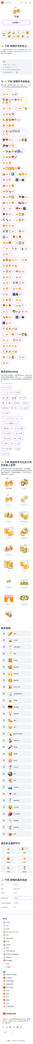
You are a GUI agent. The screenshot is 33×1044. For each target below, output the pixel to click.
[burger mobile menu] (30, 2)
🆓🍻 (5, 237)
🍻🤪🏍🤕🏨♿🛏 (12, 151)
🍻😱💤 (19, 219)
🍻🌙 (5, 340)
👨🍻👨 (16, 237)
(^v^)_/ (25, 403)
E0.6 (14, 907)
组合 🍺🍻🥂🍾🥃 (10, 64)
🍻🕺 (5, 311)
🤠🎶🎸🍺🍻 (19, 311)
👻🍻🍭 (6, 179)
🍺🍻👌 (6, 277)
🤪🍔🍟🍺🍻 (9, 259)
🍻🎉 (24, 259)
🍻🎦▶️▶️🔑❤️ (11, 168)
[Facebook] (3, 1027)
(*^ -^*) (22, 398)
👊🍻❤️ (6, 242)
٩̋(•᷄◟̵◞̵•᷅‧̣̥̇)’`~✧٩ (6, 449)
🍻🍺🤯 (6, 162)
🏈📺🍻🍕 (8, 145)
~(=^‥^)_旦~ (24, 408)
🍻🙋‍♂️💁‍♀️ (22, 139)
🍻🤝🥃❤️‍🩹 (8, 114)
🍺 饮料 (29, 49)
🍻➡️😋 (19, 242)
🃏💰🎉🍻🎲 (9, 328)
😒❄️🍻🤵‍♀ (8, 357)
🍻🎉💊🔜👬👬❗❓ (11, 132)
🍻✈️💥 (6, 271)
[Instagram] (21, 1027)
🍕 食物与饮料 (16, 49)
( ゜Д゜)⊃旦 (18, 433)
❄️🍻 (21, 357)
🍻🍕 (5, 288)
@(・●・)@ (6, 403)
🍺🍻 (18, 277)
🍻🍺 (5, 294)
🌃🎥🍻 (16, 294)
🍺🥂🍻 (6, 108)
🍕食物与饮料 (16, 889)
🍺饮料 (15, 893)
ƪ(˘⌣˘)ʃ (14, 408)
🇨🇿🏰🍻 (22, 202)
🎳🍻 (24, 248)
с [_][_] (17, 449)
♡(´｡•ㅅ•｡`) (6, 388)
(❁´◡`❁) (5, 398)
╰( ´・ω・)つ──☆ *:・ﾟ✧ (11, 393)
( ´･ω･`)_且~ (19, 428)
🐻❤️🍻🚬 (8, 139)
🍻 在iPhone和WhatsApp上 (13, 70)
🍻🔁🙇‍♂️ (19, 214)
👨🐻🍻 (22, 197)
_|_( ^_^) (5, 454)
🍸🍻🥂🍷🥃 (9, 248)
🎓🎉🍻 (6, 214)
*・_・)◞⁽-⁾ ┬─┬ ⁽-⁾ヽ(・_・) (12, 418)
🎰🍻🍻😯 (8, 202)
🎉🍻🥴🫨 (8, 125)
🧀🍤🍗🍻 (8, 191)
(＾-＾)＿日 (16, 443)
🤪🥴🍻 (22, 174)
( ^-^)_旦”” (5, 413)
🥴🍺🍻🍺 (8, 225)
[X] (7, 1027)
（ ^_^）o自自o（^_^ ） (11, 423)
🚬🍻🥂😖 (21, 108)
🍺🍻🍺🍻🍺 (9, 345)
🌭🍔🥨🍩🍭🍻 (11, 119)
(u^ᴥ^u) (5, 408)
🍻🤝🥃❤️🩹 (9, 156)
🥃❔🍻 (6, 208)
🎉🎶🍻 (16, 340)
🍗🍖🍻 (6, 317)
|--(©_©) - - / (6, 428)
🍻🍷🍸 (6, 254)
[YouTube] (17, 1027)
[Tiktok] (14, 1027)
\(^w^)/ (16, 403)
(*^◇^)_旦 (6, 433)
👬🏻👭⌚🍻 (8, 231)
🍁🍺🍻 (19, 271)
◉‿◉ (14, 398)
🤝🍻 (18, 299)
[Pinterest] (10, 1027)
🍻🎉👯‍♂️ (6, 299)
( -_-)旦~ (5, 443)
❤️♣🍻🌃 (20, 208)
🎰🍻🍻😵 (8, 185)
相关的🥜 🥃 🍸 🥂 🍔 (11, 72)
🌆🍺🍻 (6, 322)
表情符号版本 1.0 (25, 51)
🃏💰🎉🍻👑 (9, 265)
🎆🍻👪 (19, 179)
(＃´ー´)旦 (17, 438)
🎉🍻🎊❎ (8, 197)
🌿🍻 (21, 231)
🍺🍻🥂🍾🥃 (9, 94)
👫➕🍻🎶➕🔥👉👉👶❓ (12, 101)
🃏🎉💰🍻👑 (9, 351)
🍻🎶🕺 (19, 305)
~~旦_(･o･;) (6, 438)
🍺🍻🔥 (16, 288)
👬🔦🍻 (6, 219)
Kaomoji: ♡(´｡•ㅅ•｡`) (11, 67)
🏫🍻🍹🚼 (8, 174)
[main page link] (2, 3)
